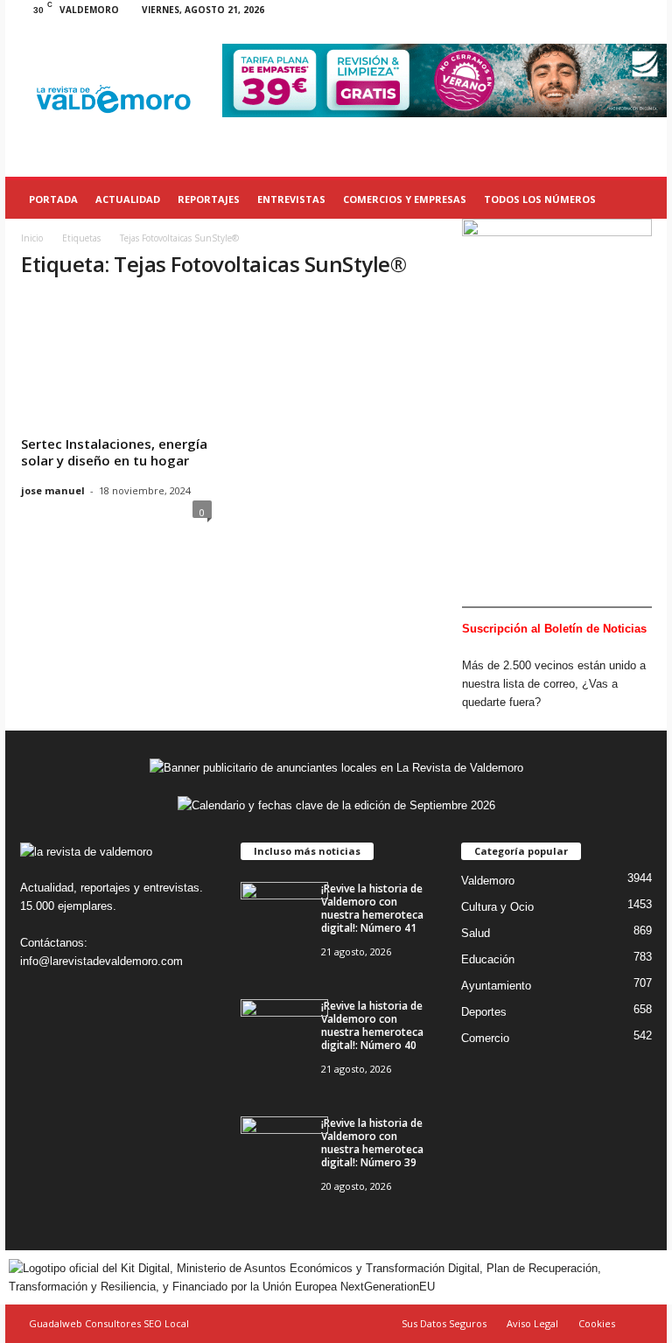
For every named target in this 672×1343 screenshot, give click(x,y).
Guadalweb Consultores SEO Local (109, 1323)
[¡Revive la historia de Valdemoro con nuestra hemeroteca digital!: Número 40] (284, 1032)
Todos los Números (540, 199)
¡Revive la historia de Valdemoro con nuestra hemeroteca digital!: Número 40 (372, 1025)
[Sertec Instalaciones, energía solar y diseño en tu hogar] (116, 352)
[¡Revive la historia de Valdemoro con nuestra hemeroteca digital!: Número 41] (284, 915)
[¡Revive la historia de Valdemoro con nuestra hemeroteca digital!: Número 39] (284, 1149)
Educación (487, 959)
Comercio (485, 1038)
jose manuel (53, 490)
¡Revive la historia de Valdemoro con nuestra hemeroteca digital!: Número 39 (372, 1143)
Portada (53, 199)
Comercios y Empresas (404, 199)
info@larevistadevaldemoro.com (101, 961)
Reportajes (209, 199)
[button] (640, 199)
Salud (475, 933)
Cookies (596, 1323)
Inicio (32, 238)
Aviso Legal (532, 1323)
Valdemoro (487, 880)
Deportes (484, 1011)
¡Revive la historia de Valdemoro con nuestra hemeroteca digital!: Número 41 (372, 908)
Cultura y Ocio (497, 906)
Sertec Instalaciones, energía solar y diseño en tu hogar (114, 452)
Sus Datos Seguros (444, 1323)
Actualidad (127, 199)
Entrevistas (291, 199)
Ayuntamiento (496, 985)
